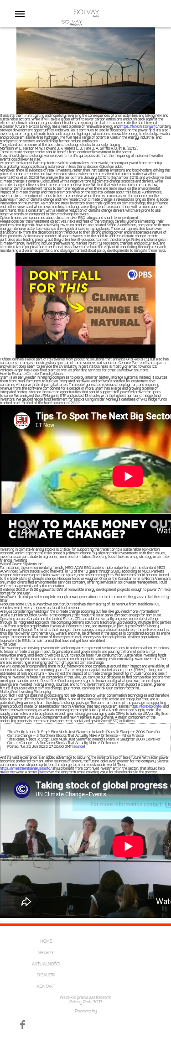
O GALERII (46, 975)
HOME (46, 941)
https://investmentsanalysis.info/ (26, 769)
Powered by (86, 1011)
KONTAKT (46, 987)
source (78, 747)
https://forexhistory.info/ (139, 127)
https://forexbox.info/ (146, 707)
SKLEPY (46, 953)
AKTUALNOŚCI (46, 964)
